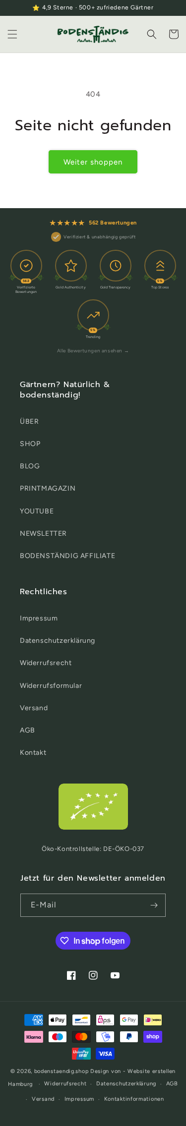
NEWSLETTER (43, 533)
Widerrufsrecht (45, 663)
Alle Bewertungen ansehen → (93, 350)
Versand (34, 708)
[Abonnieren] (154, 905)
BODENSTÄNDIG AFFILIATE (67, 556)
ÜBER (29, 421)
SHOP (30, 444)
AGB (27, 730)
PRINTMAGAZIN (47, 488)
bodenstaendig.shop (61, 1071)
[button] (12, 34)
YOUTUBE (37, 511)
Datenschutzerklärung (57, 640)
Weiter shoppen (93, 162)
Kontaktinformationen (134, 1099)
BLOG (30, 466)
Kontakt (33, 752)
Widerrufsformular (51, 685)
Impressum (39, 618)
